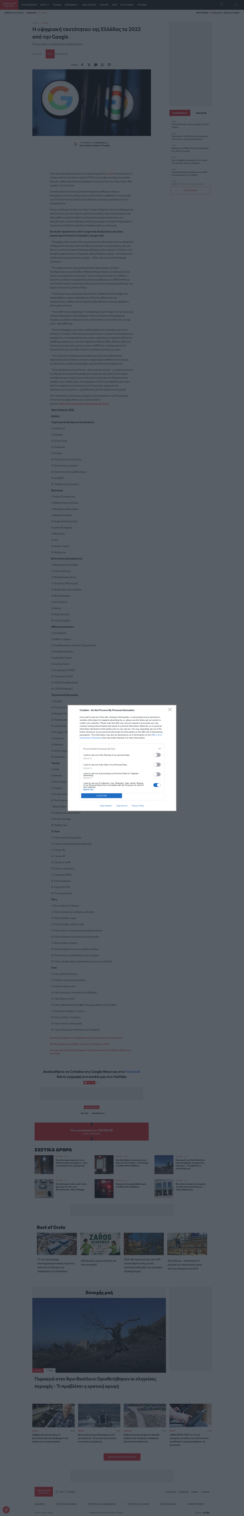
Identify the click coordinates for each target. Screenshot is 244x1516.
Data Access (122, 806)
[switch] (157, 755)
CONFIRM (101, 796)
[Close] (171, 710)
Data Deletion (106, 806)
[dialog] (122, 758)
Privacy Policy (138, 806)
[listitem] (122, 748)
